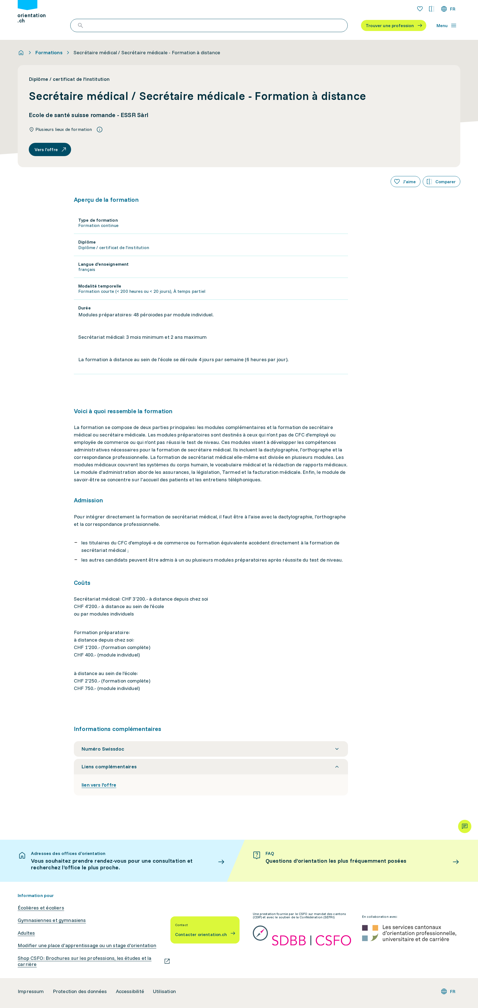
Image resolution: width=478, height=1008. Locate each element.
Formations (49, 52)
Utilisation (164, 991)
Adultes (26, 933)
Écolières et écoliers (41, 908)
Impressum (31, 991)
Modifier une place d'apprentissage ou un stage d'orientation (87, 945)
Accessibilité (130, 991)
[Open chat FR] (464, 826)
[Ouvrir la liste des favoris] (419, 8)
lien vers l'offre (99, 785)
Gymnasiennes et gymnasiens (52, 920)
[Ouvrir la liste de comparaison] (431, 8)
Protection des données (80, 991)
